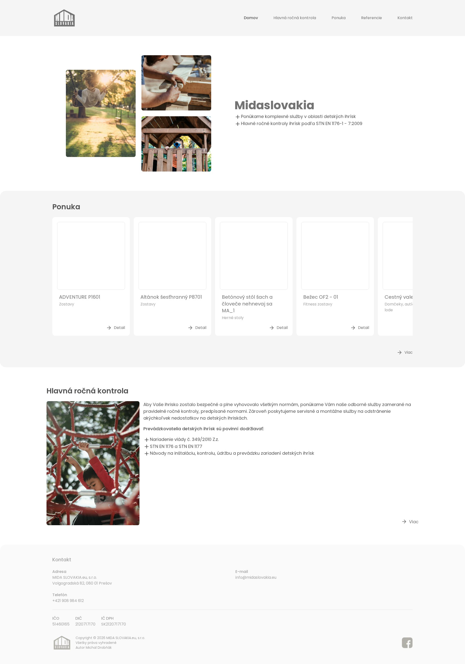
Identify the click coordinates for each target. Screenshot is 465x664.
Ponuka (339, 18)
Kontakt (405, 18)
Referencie (371, 18)
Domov (251, 18)
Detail (115, 328)
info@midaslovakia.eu (255, 577)
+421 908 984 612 (68, 600)
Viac (405, 352)
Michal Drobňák (99, 647)
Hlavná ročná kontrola (294, 18)
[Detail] (91, 256)
